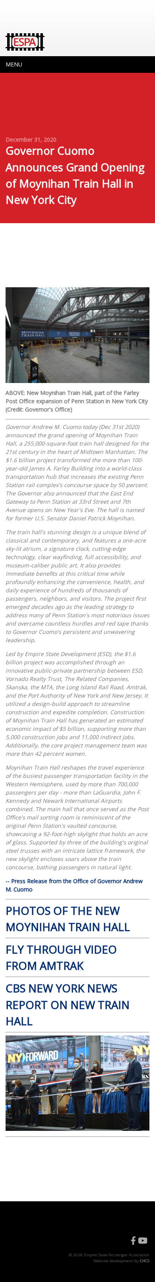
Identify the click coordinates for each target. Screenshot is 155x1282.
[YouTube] (142, 1241)
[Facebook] (133, 1241)
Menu (14, 64)
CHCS (144, 1260)
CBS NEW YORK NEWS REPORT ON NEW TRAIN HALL (68, 1004)
